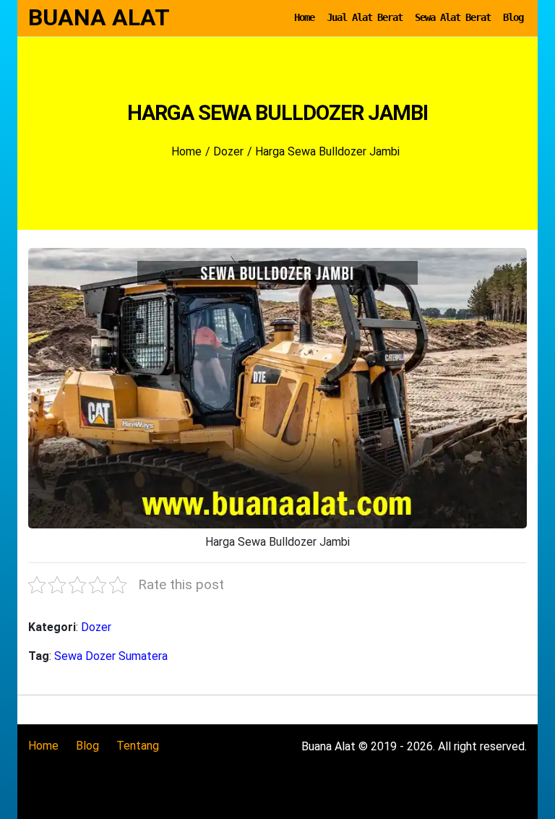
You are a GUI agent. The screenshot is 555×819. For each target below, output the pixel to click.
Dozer (96, 627)
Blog (513, 17)
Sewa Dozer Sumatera (111, 656)
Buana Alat (99, 17)
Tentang (137, 745)
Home (304, 17)
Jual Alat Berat (365, 17)
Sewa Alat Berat (453, 17)
